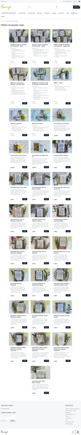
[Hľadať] (56, 7)
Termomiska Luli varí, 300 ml (18, 155)
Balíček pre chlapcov (37, 123)
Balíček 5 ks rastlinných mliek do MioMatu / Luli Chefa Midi (40, 83)
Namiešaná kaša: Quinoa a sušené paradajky (61, 220)
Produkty (47, 13)
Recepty (54, 13)
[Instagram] (74, 1)
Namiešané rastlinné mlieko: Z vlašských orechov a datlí (62, 284)
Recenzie (61, 13)
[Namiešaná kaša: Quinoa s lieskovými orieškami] (19, 243)
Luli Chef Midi (22, 13)
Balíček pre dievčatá (15, 123)
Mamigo (3, 21)
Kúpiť (25, 62)
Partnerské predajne (69, 422)
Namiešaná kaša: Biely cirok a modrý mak (62, 188)
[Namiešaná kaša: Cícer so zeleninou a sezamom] (19, 211)
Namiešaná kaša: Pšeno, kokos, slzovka (38, 381)
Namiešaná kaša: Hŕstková (61, 155)
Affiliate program (69, 423)
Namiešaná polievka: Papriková (16, 284)
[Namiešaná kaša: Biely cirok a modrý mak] (62, 179)
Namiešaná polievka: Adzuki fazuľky (40, 316)
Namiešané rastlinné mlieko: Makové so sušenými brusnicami (18, 349)
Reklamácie (67, 412)
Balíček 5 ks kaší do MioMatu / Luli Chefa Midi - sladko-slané (62, 45)
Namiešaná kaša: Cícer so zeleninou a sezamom (17, 220)
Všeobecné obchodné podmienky (72, 408)
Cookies (67, 416)
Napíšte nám (3, 1)
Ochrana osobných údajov (71, 410)
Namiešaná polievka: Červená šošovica (62, 252)
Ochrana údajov (4, 420)
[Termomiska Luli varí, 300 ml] (19, 147)
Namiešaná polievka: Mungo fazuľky (61, 316)
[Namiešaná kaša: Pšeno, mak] (19, 179)
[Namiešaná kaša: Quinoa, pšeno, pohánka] (40, 179)
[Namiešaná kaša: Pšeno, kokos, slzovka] (40, 373)
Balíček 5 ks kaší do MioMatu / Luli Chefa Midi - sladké (40, 45)
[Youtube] (79, 1)
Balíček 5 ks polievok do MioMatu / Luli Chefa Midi (17, 83)
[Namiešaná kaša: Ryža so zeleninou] (40, 243)
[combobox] (42, 7)
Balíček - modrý (58, 83)
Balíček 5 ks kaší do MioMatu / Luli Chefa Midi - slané (18, 45)
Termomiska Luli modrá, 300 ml (40, 156)
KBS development (77, 433)
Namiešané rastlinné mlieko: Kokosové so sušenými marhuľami (61, 349)
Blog (3, 16)
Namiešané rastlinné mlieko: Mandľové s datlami (18, 316)
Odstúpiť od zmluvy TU (70, 414)
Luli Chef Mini (31, 13)
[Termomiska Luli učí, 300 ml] (62, 115)
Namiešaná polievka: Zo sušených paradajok (38, 284)
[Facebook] (76, 1)
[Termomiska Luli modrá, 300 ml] (40, 147)
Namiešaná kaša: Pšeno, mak (18, 187)
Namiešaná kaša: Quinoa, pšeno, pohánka (39, 188)
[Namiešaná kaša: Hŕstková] (62, 147)
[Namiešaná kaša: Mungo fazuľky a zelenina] (40, 211)
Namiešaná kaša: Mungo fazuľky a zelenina (38, 220)
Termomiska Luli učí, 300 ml (61, 123)
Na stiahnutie (68, 418)
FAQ (66, 420)
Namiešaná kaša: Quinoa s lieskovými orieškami (17, 252)
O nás (67, 13)
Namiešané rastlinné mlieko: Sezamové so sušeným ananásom (40, 349)
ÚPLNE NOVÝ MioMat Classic (9, 13)
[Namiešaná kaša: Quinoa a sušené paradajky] (62, 211)
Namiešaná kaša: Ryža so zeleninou (39, 252)
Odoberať (12, 420)
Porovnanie (39, 13)
